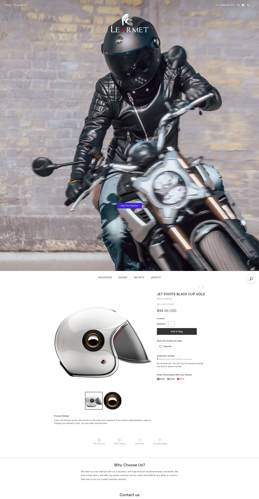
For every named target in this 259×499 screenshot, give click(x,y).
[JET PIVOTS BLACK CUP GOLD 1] (112, 400)
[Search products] (251, 278)
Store (8, 5)
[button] (166, 346)
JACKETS (156, 277)
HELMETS (139, 277)
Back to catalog (164, 298)
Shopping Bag (160, 443)
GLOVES (122, 277)
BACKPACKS (105, 277)
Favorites (139, 443)
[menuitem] (199, 287)
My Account (99, 443)
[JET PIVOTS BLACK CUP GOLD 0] (94, 400)
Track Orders (119, 443)
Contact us (20, 5)
